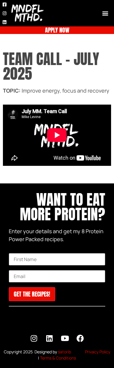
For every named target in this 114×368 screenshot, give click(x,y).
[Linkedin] (4, 22)
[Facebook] (80, 338)
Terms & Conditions (58, 358)
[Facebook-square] (4, 4)
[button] (105, 13)
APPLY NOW (57, 30)
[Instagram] (4, 13)
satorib (64, 352)
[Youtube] (65, 338)
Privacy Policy (97, 352)
